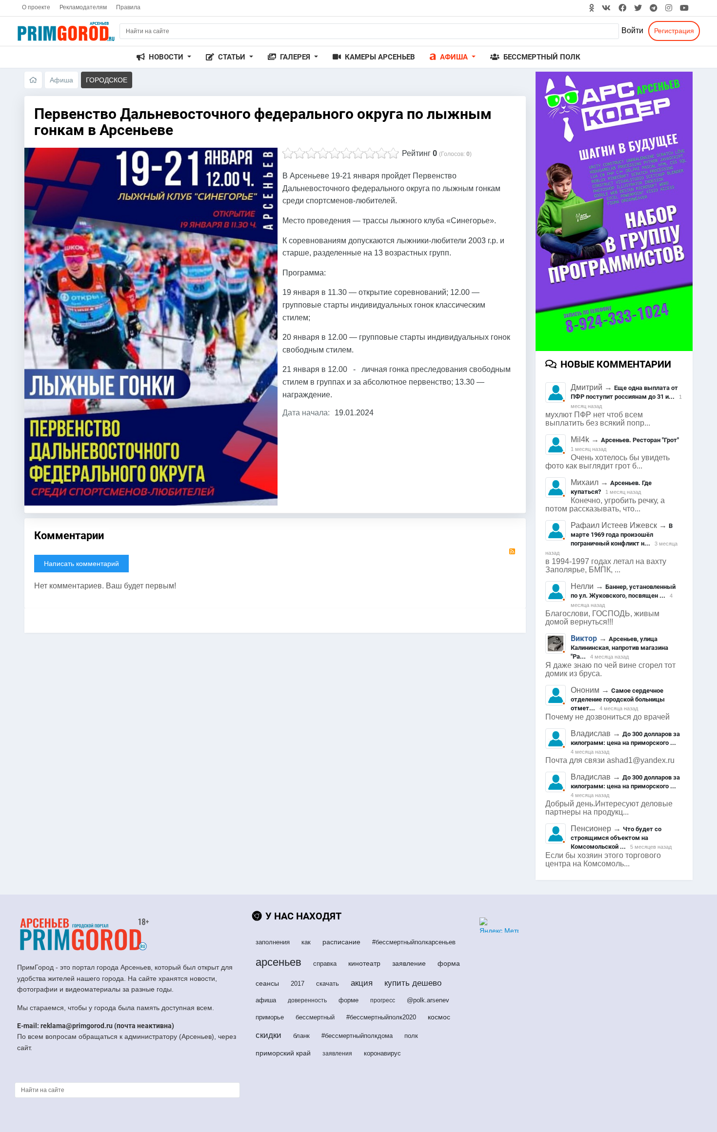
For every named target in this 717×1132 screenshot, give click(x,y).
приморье (270, 1017)
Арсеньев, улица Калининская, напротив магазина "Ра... (619, 647)
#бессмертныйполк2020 (381, 1017)
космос (439, 1017)
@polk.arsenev (428, 1000)
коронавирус (382, 1053)
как (306, 942)
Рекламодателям (83, 7)
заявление (409, 963)
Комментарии (69, 535)
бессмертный (315, 1017)
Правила (128, 7)
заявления (337, 1053)
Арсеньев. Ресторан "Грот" (640, 440)
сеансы (267, 983)
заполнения (273, 942)
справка (325, 963)
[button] (164, 57)
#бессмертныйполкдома (357, 1035)
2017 (297, 983)
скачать (327, 983)
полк (411, 1035)
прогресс (382, 1000)
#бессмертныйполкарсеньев (414, 942)
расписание (341, 942)
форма (449, 963)
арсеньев (278, 962)
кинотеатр (364, 963)
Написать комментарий (81, 563)
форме (348, 1000)
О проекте (36, 7)
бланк (301, 1035)
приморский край (283, 1053)
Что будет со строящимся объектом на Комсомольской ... (616, 837)
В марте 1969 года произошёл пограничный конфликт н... (622, 534)
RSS (512, 551)
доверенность (307, 1000)
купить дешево (412, 983)
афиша (266, 1000)
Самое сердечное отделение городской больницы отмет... (618, 699)
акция (362, 983)
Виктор (584, 638)
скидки (268, 1035)
